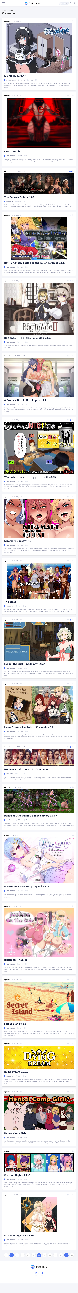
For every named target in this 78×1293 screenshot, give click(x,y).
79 (72, 1255)
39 (22, 1255)
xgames (7, 21)
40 (28, 1255)
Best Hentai (34, 3)
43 (44, 1255)
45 (55, 1255)
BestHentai (41, 1266)
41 (33, 1255)
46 (61, 1255)
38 (17, 1255)
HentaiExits (8, 171)
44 (50, 1255)
